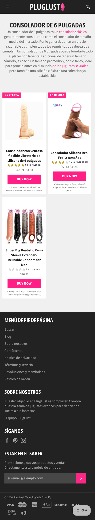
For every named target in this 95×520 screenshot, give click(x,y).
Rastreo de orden (17, 379)
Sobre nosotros (16, 343)
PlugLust (19, 497)
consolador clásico (73, 31)
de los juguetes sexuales (70, 66)
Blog (7, 336)
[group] (24, 165)
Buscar (9, 329)
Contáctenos (13, 350)
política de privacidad (20, 357)
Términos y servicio (18, 364)
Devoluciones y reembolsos (24, 372)
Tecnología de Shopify (38, 497)
